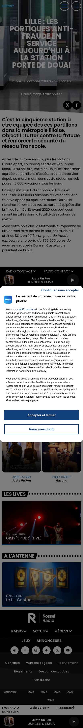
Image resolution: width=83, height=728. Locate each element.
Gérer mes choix (41, 429)
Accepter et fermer (41, 415)
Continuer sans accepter (60, 290)
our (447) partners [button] (25, 309)
